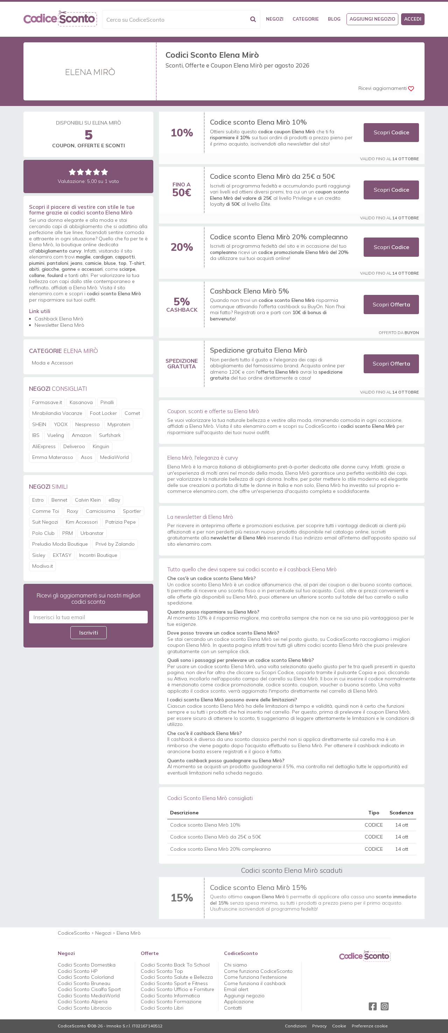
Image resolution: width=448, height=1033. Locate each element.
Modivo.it (42, 566)
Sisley (38, 555)
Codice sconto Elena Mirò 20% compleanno (279, 236)
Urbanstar (92, 533)
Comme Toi (45, 511)
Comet (132, 413)
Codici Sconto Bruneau (84, 983)
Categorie (306, 19)
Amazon (81, 435)
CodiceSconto (74, 933)
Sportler (132, 511)
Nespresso (87, 424)
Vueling (55, 435)
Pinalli (107, 402)
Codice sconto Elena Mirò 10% (258, 122)
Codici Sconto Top (162, 971)
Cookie (339, 1026)
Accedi (412, 19)
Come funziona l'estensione (255, 977)
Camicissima (100, 511)
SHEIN (39, 424)
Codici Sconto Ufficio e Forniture (177, 989)
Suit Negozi (45, 522)
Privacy (319, 1026)
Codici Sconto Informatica (170, 995)
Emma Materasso (52, 457)
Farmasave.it (47, 402)
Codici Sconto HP (78, 971)
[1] (72, 172)
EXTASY (62, 555)
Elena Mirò (129, 933)
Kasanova (81, 402)
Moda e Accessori (52, 363)
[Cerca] (253, 19)
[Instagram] (384, 1006)
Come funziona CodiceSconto (258, 971)
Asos (86, 457)
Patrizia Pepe (120, 522)
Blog (334, 19)
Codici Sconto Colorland (86, 977)
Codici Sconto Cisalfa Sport (89, 989)
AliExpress (44, 446)
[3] (88, 172)
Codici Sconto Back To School (175, 965)
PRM (67, 533)
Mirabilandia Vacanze (57, 413)
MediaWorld (114, 457)
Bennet (59, 500)
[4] (96, 172)
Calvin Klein (88, 500)
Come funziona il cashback (255, 983)
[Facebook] (372, 1006)
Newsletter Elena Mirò (59, 325)
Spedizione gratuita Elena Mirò (258, 350)
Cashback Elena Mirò (59, 319)
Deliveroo (74, 446)
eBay (114, 500)
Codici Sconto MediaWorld (89, 995)
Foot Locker (103, 413)
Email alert (236, 989)
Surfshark (110, 435)
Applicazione (239, 1001)
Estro (38, 500)
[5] (104, 172)
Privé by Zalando (115, 544)
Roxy (72, 511)
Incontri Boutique (98, 555)
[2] (80, 172)
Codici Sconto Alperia (82, 1001)
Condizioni (296, 1026)
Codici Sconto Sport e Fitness (174, 983)
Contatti (233, 1008)
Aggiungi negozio (372, 19)
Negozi (275, 19)
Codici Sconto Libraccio (85, 1008)
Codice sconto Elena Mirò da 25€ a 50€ (272, 176)
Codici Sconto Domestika (86, 965)
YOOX (61, 424)
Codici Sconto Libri (162, 1008)
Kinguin (101, 446)
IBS (36, 435)
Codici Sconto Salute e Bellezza (177, 977)
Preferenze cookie (370, 1026)
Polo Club (43, 533)
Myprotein (118, 424)
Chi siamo (235, 965)
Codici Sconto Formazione (171, 1001)
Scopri (391, 132)
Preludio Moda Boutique (60, 544)
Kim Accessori (82, 522)
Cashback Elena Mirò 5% (249, 290)
